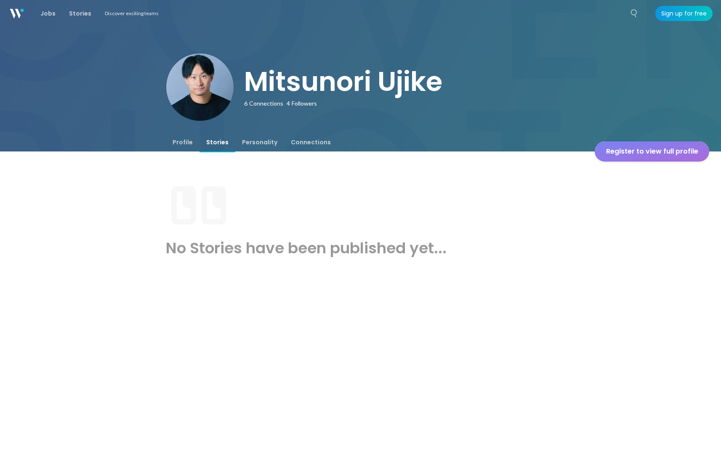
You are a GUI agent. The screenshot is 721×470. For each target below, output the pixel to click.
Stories (217, 142)
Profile (183, 142)
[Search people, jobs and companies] (634, 13)
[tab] (183, 142)
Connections (311, 142)
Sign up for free (684, 13)
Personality (259, 142)
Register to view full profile (652, 151)
